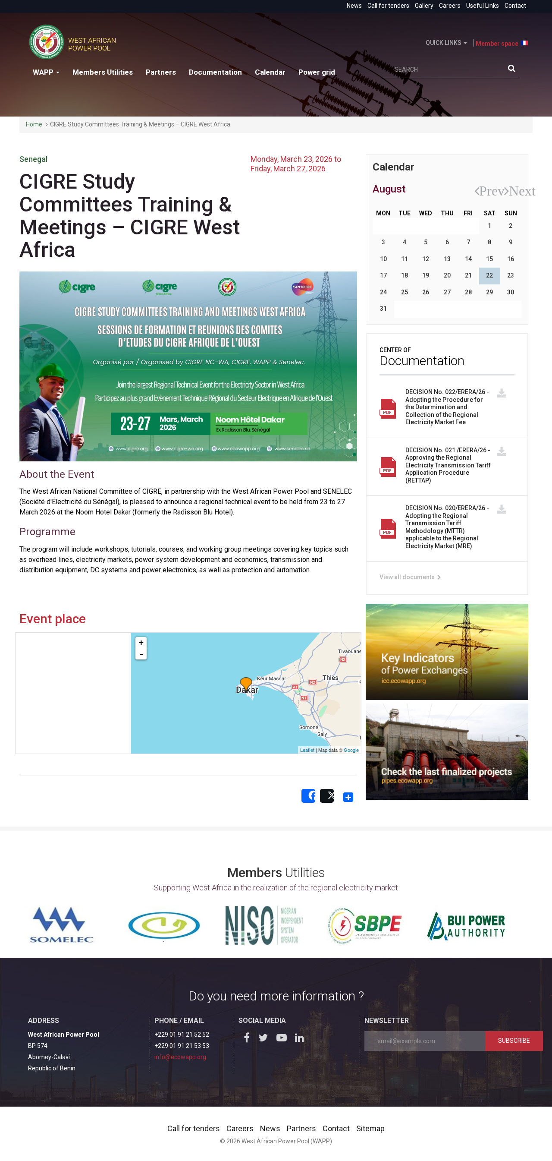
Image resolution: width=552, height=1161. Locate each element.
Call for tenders (388, 5)
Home (34, 124)
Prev (483, 191)
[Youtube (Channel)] (283, 1039)
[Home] (75, 42)
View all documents (408, 577)
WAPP (44, 72)
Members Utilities (102, 72)
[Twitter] (265, 1039)
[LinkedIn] (301, 1039)
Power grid (316, 72)
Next (513, 191)
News (354, 5)
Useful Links (482, 5)
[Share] (308, 796)
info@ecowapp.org (180, 1057)
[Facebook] (247, 1039)
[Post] (327, 796)
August (389, 189)
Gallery (424, 5)
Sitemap (370, 1128)
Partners (161, 72)
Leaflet (307, 749)
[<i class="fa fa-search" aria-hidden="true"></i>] (513, 69)
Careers (450, 5)
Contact (515, 5)
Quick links (444, 42)
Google (351, 749)
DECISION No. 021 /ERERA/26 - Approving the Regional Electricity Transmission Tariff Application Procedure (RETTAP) (448, 465)
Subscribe (514, 1040)
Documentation (215, 72)
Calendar (270, 72)
